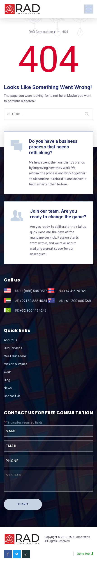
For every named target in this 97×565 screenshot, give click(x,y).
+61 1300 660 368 (77, 301)
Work (7, 372)
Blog (7, 380)
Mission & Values (15, 364)
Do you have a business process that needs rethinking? (53, 146)
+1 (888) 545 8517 (33, 291)
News (8, 388)
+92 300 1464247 (33, 311)
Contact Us (12, 396)
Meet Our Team (15, 356)
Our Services (13, 348)
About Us (10, 340)
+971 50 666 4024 (33, 301)
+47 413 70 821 (75, 291)
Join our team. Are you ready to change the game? (58, 213)
